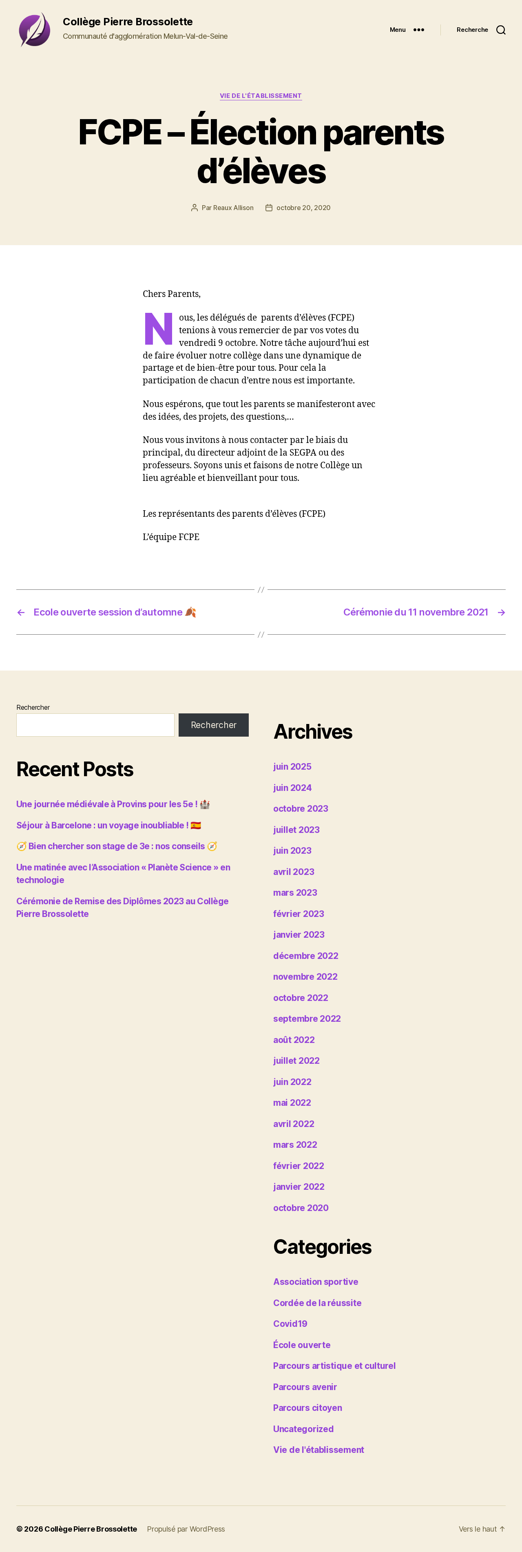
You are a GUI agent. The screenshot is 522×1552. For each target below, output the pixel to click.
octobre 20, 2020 (303, 208)
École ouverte (302, 1345)
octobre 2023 (300, 809)
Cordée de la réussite (317, 1303)
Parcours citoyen (307, 1408)
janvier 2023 (299, 935)
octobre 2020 (301, 1208)
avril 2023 (293, 872)
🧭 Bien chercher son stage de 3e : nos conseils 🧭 (116, 846)
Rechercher (32, 707)
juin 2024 (292, 788)
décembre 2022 (305, 956)
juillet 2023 (296, 830)
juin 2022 (292, 1082)
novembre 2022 (305, 977)
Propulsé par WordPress (186, 1529)
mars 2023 (295, 893)
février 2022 (298, 1166)
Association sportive (315, 1282)
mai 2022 (292, 1103)
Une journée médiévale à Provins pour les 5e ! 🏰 (113, 804)
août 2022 (294, 1040)
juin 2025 (292, 767)
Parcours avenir (305, 1387)
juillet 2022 (296, 1061)
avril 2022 (293, 1124)
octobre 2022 (300, 998)
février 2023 (298, 914)
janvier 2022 (299, 1187)
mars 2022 (295, 1145)
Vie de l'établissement (261, 96)
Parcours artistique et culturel (334, 1366)
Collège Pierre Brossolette (90, 1529)
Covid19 (290, 1324)
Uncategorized (303, 1429)
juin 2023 (292, 851)
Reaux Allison (233, 208)
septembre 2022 (307, 1019)
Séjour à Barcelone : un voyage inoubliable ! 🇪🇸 (108, 825)
